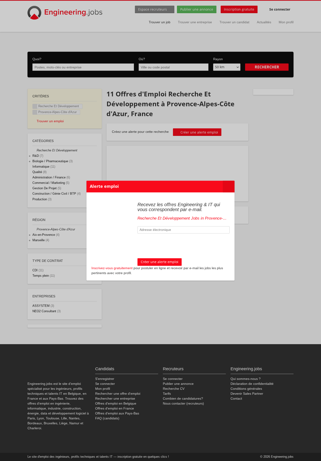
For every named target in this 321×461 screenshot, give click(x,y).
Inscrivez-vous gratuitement (112, 268)
